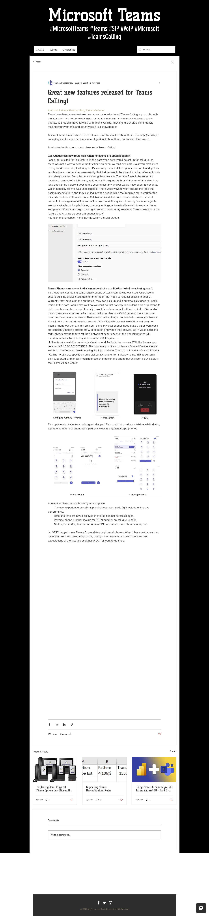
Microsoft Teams (104, 14)
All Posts (37, 61)
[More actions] (159, 83)
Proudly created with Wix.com (115, 909)
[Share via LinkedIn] (64, 724)
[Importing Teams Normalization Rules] (104, 769)
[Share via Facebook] (49, 724)
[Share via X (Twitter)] (56, 724)
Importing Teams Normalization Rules (98, 788)
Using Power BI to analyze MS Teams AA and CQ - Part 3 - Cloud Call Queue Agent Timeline (154, 788)
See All (173, 751)
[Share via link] (71, 724)
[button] (172, 62)
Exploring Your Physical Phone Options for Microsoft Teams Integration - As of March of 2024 (53, 788)
